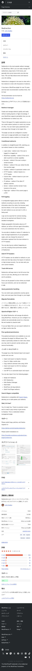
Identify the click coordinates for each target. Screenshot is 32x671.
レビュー (5, 45)
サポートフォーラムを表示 (9, 584)
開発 (4, 53)
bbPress (5, 640)
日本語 (7, 649)
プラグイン (20, 613)
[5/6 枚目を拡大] (28, 447)
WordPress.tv (6, 629)
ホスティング (5, 613)
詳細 (4, 41)
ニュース (4, 610)
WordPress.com (7, 634)
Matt (4, 637)
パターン (19, 616)
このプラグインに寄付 (8, 598)
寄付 (19, 626)
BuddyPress (6, 642)
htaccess (23, 538)
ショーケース (20, 608)
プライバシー (5, 616)
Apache (28, 534)
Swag (19, 629)
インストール (7, 49)
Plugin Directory (6, 7)
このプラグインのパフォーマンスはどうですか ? (13, 488)
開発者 (3, 626)
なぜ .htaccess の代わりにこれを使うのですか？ (13, 482)
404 (24, 534)
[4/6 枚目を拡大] (13, 468)
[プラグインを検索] (18, 12)
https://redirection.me (8, 98)
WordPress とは (6, 608)
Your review (5, 569)
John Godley (8, 31)
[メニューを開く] (29, 2)
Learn (3, 621)
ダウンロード (6, 35)
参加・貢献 (20, 621)
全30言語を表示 (26, 531)
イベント (19, 624)
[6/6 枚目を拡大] (28, 457)
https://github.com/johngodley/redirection (13, 428)
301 (21, 534)
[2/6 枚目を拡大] (13, 456)
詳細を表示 (5, 542)
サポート (5, 57)
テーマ (19, 610)
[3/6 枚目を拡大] (13, 462)
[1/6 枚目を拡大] (13, 447)
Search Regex (23, 397)
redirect (28, 538)
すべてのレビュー (25, 569)
